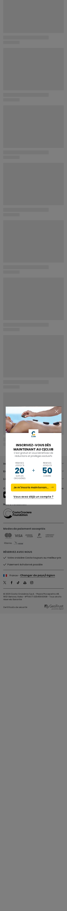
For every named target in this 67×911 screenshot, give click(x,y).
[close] (56, 412)
